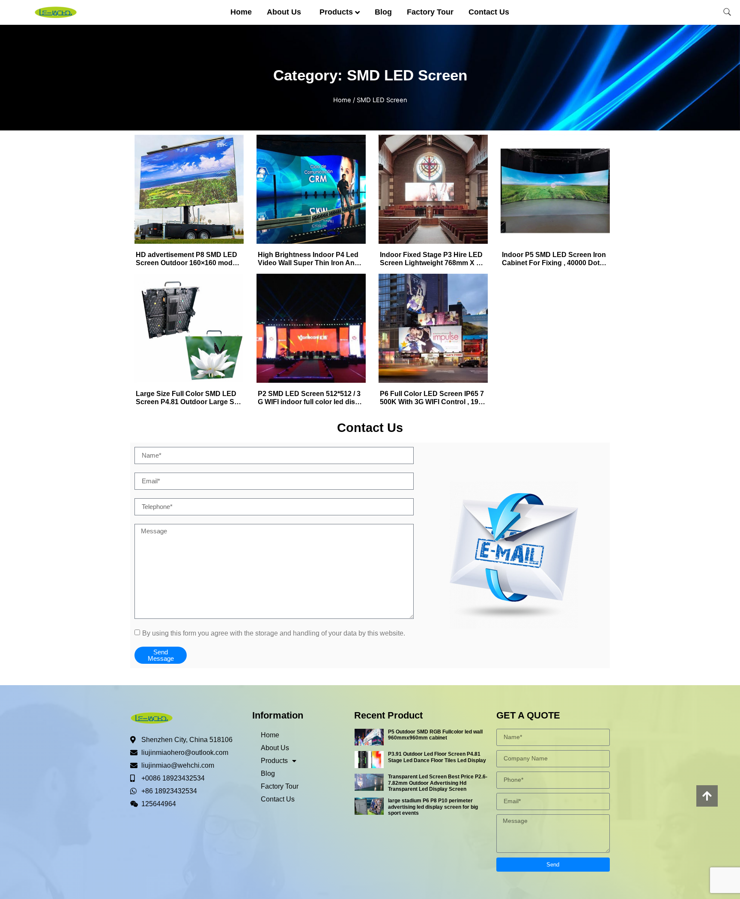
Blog (383, 12)
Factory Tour (430, 12)
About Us (284, 12)
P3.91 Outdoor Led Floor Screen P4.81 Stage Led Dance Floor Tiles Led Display (437, 757)
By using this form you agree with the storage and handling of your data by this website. (273, 632)
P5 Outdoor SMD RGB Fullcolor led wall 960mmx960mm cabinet (435, 735)
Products (336, 12)
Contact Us (488, 12)
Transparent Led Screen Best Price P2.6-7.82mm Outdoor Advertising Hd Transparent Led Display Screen (437, 783)
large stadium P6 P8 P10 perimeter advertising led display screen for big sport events (433, 807)
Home (241, 12)
